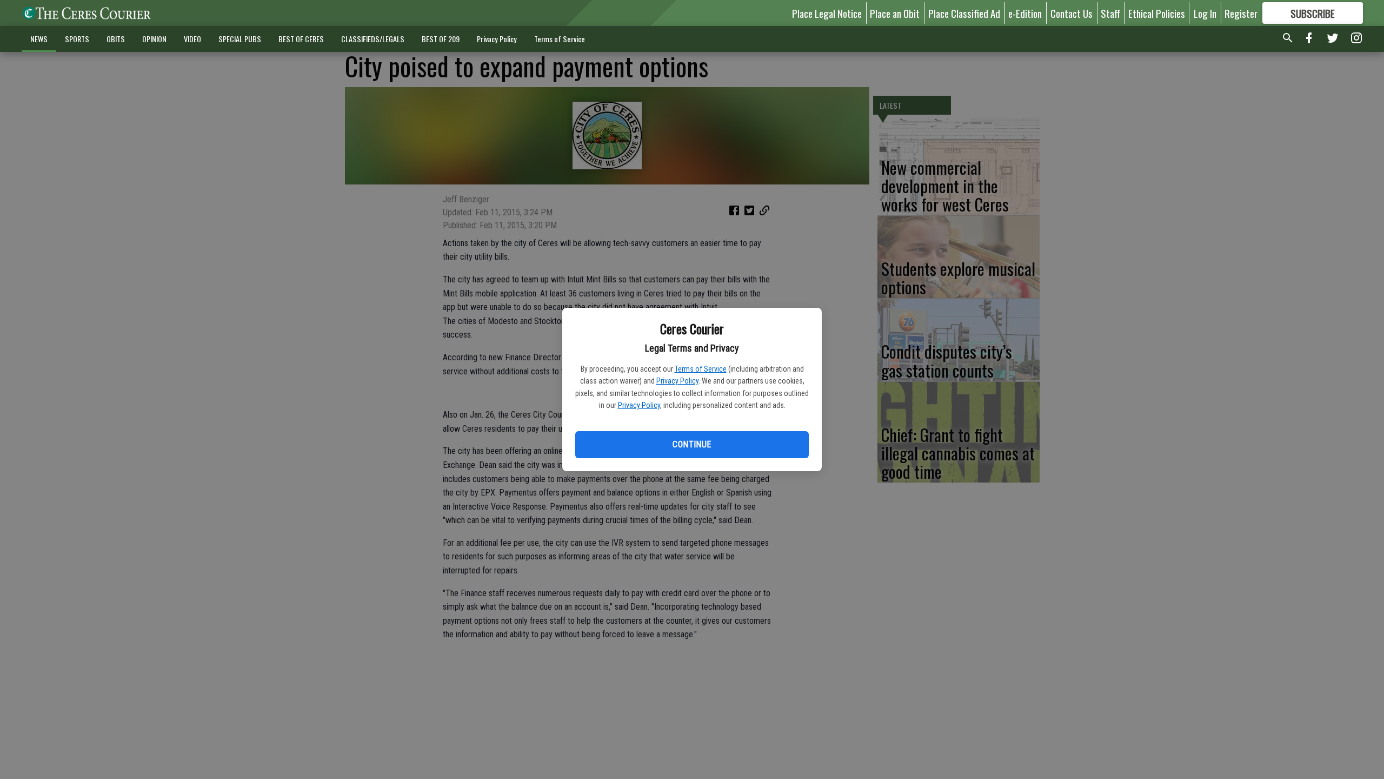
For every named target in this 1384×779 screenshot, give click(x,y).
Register (1241, 13)
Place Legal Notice (827, 13)
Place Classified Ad (964, 13)
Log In (1205, 13)
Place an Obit (895, 13)
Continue (692, 444)
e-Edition (1025, 13)
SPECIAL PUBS (239, 38)
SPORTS (77, 38)
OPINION (154, 38)
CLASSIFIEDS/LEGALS (372, 38)
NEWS (39, 38)
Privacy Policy (677, 381)
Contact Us (1071, 13)
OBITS (116, 38)
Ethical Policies (1156, 13)
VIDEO (192, 38)
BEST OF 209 (441, 38)
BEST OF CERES (301, 38)
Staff (1110, 13)
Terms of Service (701, 369)
